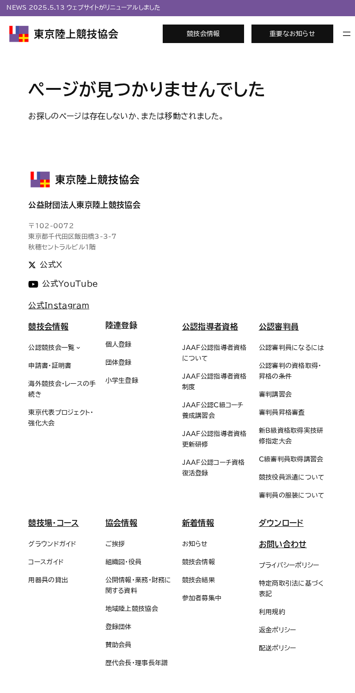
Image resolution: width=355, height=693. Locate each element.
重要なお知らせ (292, 33)
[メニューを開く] (346, 33)
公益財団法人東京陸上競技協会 (84, 205)
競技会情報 (203, 33)
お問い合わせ (283, 544)
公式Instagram (58, 305)
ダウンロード (281, 523)
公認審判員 (279, 327)
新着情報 (198, 523)
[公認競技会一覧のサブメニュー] (78, 347)
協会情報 (121, 523)
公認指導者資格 (210, 327)
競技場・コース (53, 523)
